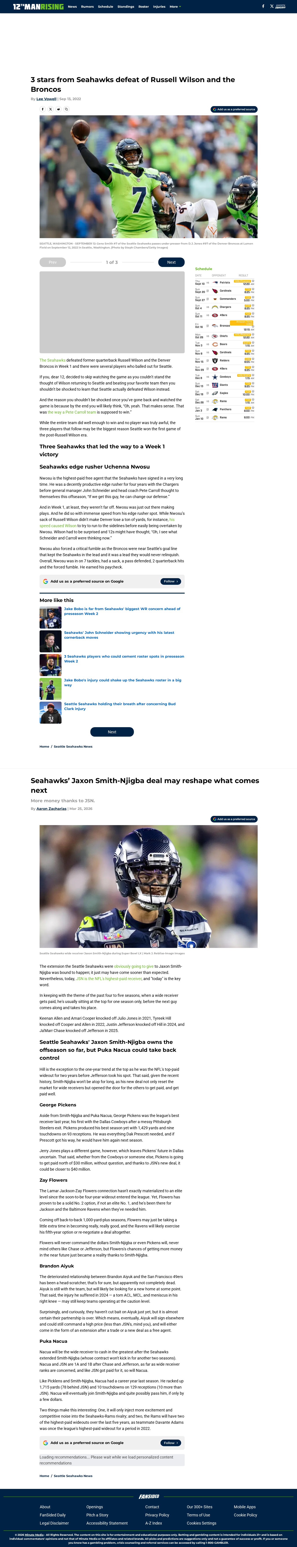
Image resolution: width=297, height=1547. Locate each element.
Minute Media (34, 1534)
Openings (94, 1507)
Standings (126, 7)
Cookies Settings (201, 1523)
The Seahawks (53, 360)
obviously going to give (134, 966)
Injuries (159, 7)
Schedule (105, 7)
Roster (143, 7)
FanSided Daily (53, 1515)
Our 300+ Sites (199, 1507)
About (45, 1507)
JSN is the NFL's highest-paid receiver (109, 978)
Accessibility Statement (107, 1523)
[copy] (66, 109)
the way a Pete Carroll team (72, 412)
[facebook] (263, 6)
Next (171, 262)
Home (44, 747)
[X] (272, 6)
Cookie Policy (245, 1515)
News (72, 7)
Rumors (87, 7)
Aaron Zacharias (51, 809)
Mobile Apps (245, 1507)
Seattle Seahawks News (73, 747)
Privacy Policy (157, 1515)
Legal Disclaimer (54, 1523)
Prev (53, 262)
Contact (152, 1507)
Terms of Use (198, 1515)
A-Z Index (153, 1523)
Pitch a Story (97, 1515)
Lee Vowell (46, 99)
